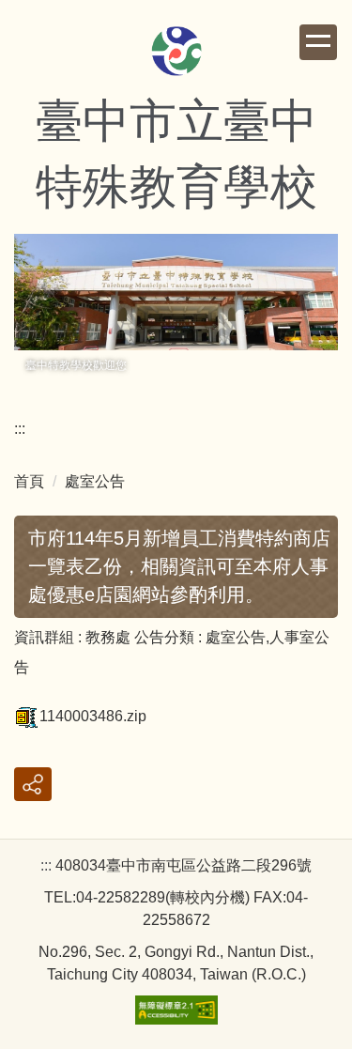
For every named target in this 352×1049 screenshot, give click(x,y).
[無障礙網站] (176, 1009)
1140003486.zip (92, 716)
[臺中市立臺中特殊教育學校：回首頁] (176, 53)
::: (19, 429)
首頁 (29, 481)
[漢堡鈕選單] (318, 42)
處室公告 (95, 481)
